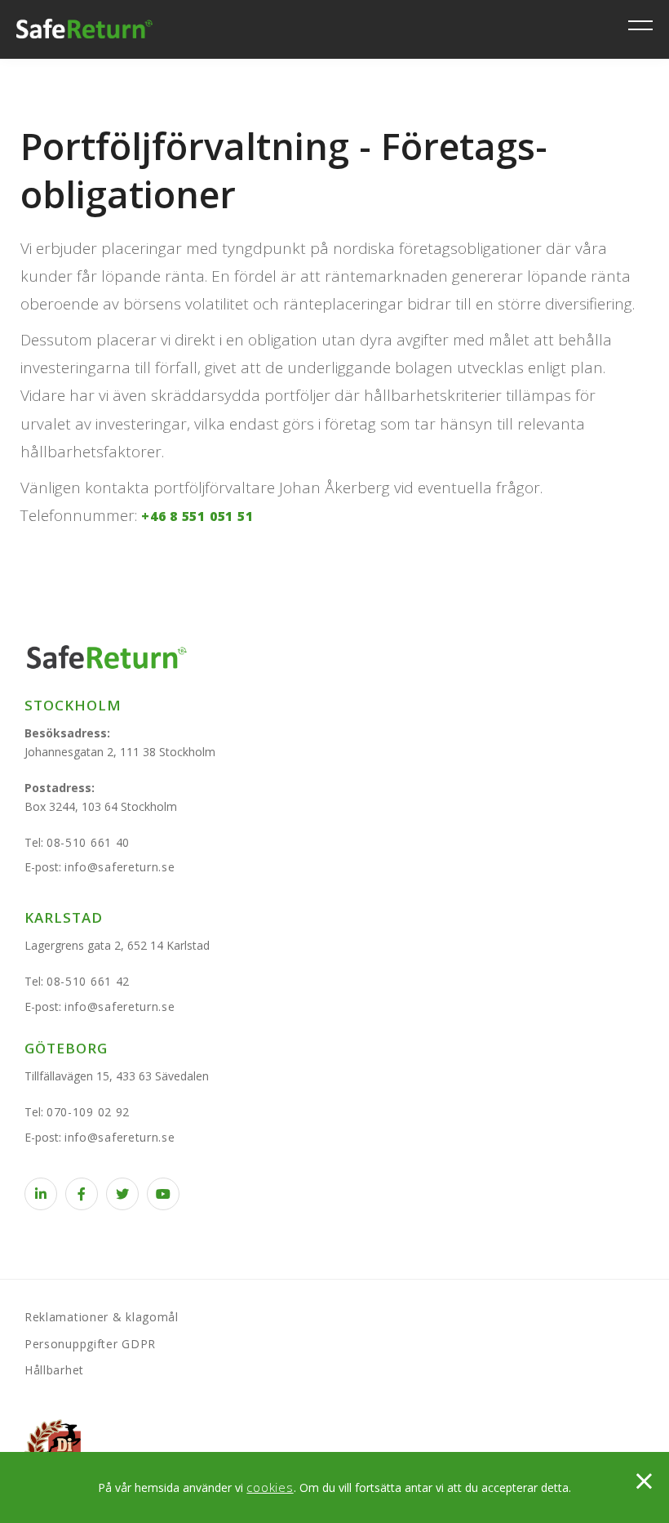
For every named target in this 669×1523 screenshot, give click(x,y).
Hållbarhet (54, 1370)
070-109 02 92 (88, 1112)
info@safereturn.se (119, 867)
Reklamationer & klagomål (101, 1317)
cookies (269, 1487)
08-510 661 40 (88, 842)
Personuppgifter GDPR (90, 1344)
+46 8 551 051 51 (197, 516)
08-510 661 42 (88, 981)
